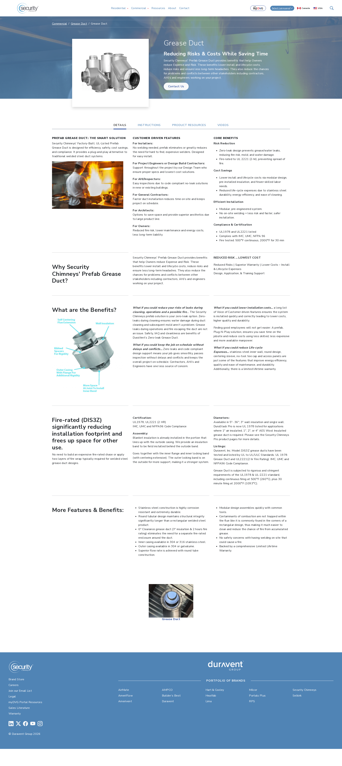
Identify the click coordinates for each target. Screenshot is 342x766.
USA (320, 8)
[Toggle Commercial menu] (148, 8)
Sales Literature (19, 708)
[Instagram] (40, 723)
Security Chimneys (304, 690)
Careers (14, 685)
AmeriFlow (125, 696)
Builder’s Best (171, 696)
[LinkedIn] (11, 723)
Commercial (59, 24)
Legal (12, 696)
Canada (306, 8)
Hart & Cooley (215, 690)
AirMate (123, 690)
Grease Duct (79, 24)
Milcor (253, 690)
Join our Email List (20, 691)
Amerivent (125, 701)
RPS (252, 701)
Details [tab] (119, 125)
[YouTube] (32, 723)
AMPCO (167, 690)
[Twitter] (18, 723)
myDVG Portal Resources (25, 702)
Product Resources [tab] (189, 125)
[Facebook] (25, 723)
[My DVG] (258, 8)
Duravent (168, 701)
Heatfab (211, 696)
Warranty (15, 714)
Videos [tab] (223, 125)
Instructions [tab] (149, 125)
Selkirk (297, 696)
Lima (209, 701)
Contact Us (176, 86)
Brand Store (16, 679)
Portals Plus (257, 696)
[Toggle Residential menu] (128, 8)
